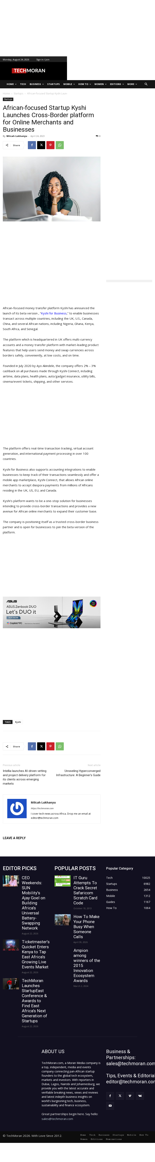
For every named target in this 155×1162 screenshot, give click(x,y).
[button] (146, 84)
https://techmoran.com (42, 808)
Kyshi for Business (54, 313)
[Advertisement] (77, 28)
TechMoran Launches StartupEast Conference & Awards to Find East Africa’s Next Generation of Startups (34, 1000)
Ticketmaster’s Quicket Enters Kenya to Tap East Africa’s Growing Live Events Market (36, 954)
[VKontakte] (140, 1096)
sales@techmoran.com (57, 1119)
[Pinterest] (50, 145)
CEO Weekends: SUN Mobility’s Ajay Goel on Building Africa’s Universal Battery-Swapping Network (33, 903)
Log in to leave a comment (20, 845)
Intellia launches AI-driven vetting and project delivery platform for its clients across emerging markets (24, 777)
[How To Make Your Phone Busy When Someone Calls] (62, 919)
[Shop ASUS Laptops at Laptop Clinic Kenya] (52, 612)
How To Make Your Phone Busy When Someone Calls (86, 926)
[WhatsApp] (60, 145)
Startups (8, 99)
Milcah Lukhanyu (16, 135)
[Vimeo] (130, 1096)
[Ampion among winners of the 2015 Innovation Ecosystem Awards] (62, 953)
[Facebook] (32, 145)
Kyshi (18, 721)
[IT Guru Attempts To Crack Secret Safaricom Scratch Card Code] (62, 880)
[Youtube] (110, 1106)
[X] (41, 145)
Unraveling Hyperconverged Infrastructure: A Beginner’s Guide (78, 773)
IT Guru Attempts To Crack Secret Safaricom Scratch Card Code (85, 890)
